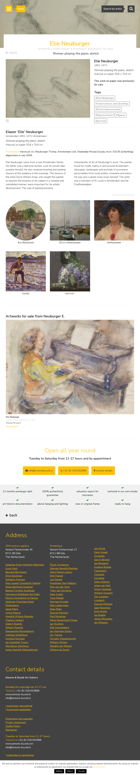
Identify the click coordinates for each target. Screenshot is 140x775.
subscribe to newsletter (20, 755)
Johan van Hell (102, 585)
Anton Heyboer (103, 589)
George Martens (59, 612)
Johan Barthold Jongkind (19, 587)
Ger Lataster (101, 596)
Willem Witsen (58, 642)
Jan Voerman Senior (61, 631)
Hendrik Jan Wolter (61, 646)
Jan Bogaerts (101, 563)
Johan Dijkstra (102, 582)
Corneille (99, 578)
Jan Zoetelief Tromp (16, 642)
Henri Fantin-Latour (61, 572)
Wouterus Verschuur (17, 646)
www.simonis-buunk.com (19, 743)
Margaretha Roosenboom (19, 631)
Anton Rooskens (103, 618)
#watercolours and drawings (112, 103)
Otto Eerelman (13, 575)
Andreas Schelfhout (16, 635)
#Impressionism (104, 115)
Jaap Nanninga (102, 607)
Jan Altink (99, 548)
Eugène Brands (102, 567)
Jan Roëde (100, 615)
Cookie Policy (12, 726)
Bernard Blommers (16, 572)
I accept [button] (81, 771)
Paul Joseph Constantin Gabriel (22, 583)
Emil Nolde (100, 611)
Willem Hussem (103, 593)
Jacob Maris (11, 609)
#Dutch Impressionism (107, 109)
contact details (104, 470)
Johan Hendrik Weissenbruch (21, 649)
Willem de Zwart (59, 649)
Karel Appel (101, 552)
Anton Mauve (13, 612)
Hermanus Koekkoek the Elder (22, 594)
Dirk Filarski (56, 575)
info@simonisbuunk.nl (40, 470)
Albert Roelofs (13, 624)
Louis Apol (11, 568)
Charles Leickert (14, 620)
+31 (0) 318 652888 (74, 470)
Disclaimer (11, 729)
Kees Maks (56, 609)
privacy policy (99, 767)
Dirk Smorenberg (59, 627)
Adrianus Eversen (15, 579)
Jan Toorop (56, 635)
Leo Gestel (56, 579)
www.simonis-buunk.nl (18, 694)
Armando (99, 556)
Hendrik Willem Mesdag (19, 616)
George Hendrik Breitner (64, 568)
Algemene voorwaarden (19, 718)
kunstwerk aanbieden (18, 709)
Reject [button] (70, 771)
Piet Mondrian (58, 616)
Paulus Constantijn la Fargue (21, 598)
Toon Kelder (57, 598)
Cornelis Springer (15, 638)
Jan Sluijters (56, 624)
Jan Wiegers (101, 622)
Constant (99, 574)
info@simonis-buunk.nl (18, 698)
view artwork (12, 426)
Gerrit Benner (102, 559)
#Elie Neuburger (104, 98)
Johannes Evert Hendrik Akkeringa (24, 564)
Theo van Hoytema (60, 590)
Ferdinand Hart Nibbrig (63, 583)
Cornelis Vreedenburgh (63, 638)
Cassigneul (100, 570)
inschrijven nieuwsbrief (19, 706)
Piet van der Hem (60, 587)
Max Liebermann (59, 605)
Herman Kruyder (59, 601)
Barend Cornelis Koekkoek (20, 590)
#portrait (100, 121)
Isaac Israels (56, 594)
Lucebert (99, 600)
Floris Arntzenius (59, 564)
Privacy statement (15, 722)
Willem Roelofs (14, 627)
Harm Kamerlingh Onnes (63, 620)
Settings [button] (59, 771)
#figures (120, 115)
